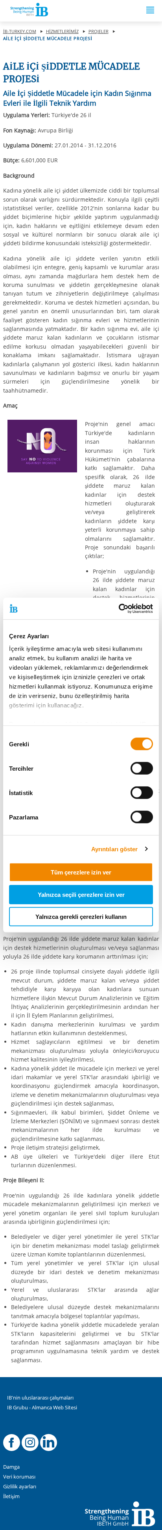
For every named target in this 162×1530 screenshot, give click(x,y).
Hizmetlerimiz (62, 31)
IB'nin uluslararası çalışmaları (40, 1397)
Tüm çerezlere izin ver (81, 872)
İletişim (11, 1496)
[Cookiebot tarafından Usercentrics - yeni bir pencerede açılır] (118, 608)
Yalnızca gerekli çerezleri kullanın (81, 916)
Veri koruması (19, 1476)
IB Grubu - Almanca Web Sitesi (42, 1407)
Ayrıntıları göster (114, 848)
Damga (11, 1467)
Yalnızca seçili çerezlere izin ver (81, 894)
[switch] (142, 768)
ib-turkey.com (19, 31)
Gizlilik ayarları (19, 1486)
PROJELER (98, 31)
